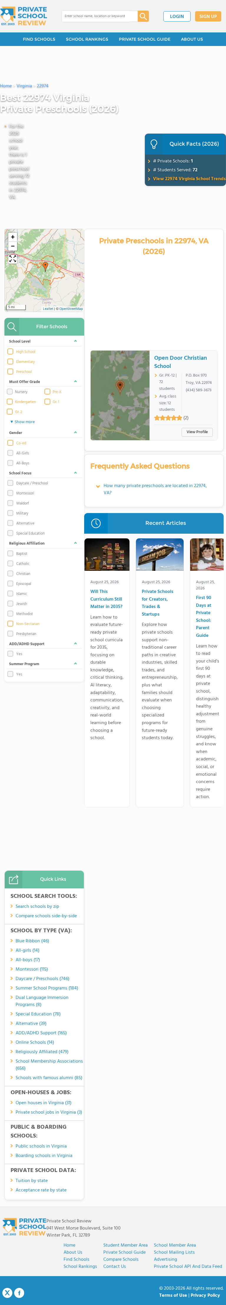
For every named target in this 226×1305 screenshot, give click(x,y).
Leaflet (48, 309)
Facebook (19, 1293)
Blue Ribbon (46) (32, 941)
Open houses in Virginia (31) (44, 1103)
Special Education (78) (38, 1014)
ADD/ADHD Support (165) (41, 1033)
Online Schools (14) (35, 1042)
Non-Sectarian (27, 624)
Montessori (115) (32, 969)
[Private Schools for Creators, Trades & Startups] (160, 555)
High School (25, 352)
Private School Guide (124, 1252)
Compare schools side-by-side (46, 916)
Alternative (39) (31, 1024)
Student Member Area (125, 1245)
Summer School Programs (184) (47, 988)
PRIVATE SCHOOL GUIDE (144, 39)
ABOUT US (192, 39)
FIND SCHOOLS (39, 39)
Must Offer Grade (24, 382)
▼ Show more (22, 422)
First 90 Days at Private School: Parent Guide (203, 617)
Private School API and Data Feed (188, 1266)
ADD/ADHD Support (26, 644)
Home (69, 1245)
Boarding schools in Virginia (44, 1156)
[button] (45, 267)
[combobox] (95, 16)
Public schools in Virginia (41, 1146)
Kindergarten (25, 402)
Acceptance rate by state (41, 1190)
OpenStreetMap (71, 309)
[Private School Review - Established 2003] (23, 16)
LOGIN (177, 17)
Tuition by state (32, 1181)
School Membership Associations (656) (49, 1065)
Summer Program (24, 664)
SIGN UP (208, 17)
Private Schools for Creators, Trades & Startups (157, 603)
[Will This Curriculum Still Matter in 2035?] (106, 555)
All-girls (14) (27, 950)
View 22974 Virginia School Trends (189, 179)
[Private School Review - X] (7, 1293)
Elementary (25, 362)
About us (73, 1252)
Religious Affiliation (27, 543)
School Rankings (80, 1266)
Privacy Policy (205, 1295)
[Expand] (12, 259)
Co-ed (21, 443)
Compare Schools (121, 1259)
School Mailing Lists (174, 1252)
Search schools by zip (37, 906)
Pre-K (57, 392)
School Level (20, 341)
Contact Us (114, 1266)
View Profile (197, 432)
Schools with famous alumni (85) (49, 1078)
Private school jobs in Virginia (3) (49, 1112)
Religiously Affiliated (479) (42, 1052)
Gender (15, 433)
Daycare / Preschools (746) (42, 979)
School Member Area (175, 1245)
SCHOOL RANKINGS (87, 39)
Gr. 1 (56, 402)
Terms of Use (173, 1295)
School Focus (20, 473)
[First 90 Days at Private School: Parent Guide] (207, 555)
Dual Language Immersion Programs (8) (42, 1001)
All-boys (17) (28, 960)
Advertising (165, 1259)
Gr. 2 (18, 412)
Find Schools (76, 1259)
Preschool (24, 372)
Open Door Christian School (180, 362)
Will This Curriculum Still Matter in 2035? (106, 599)
